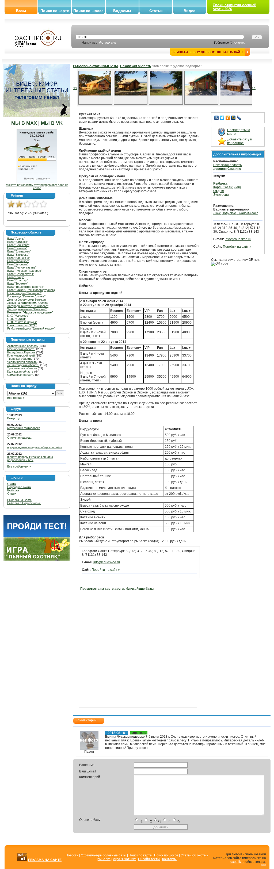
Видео (190, 11)
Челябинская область (22, 361)
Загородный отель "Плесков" (27, 309)
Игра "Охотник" (124, 859)
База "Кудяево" (17, 264)
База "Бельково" (18, 245)
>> (254, 88)
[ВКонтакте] (216, 117)
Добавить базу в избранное (239, 141)
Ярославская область (22, 368)
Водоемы (122, 11)
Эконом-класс (247, 213)
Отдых (11, 493)
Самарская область (20, 374)
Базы (21, 11)
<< (75, 88)
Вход (263, 865)
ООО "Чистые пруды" (22, 322)
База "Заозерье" (18, 254)
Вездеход (13, 418)
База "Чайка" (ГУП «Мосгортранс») (31, 290)
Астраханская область (22, 345)
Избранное (221, 42)
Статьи (156, 11)
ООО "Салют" (16, 318)
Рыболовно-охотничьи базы (95, 66)
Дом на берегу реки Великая (26, 299)
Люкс (217, 213)
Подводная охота (19, 487)
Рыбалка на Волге (19, 500)
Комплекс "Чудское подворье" (30, 312)
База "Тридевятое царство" (25, 286)
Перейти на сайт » (106, 570)
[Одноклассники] (228, 117)
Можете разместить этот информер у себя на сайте (37, 186)
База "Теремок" (17, 283)
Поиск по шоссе (88, 11)
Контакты (169, 859)
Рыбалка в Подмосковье (24, 503)
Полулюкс (229, 213)
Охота (11, 483)
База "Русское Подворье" (24, 270)
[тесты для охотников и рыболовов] (36, 536)
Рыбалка (13, 490)
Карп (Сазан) (223, 187)
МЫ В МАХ (24, 123)
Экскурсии (221, 195)
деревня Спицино (227, 169)
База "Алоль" (16, 238)
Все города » (16, 397)
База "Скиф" (15, 277)
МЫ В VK (52, 123)
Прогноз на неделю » (37, 178)
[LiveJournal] (239, 117)
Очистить (239, 42)
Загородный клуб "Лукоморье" (27, 306)
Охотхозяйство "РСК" (22, 325)
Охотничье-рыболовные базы (103, 855)
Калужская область (20, 371)
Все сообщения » (19, 466)
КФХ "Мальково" (18, 315)
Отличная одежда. (19, 437)
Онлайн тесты (149, 859)
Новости (72, 855)
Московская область (21, 349)
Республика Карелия (21, 352)
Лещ (237, 187)
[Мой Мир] (233, 117)
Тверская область (19, 358)
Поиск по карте (54, 11)
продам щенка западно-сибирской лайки (34, 447)
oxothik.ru (237, 862)
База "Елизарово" (19, 251)
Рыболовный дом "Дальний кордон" (31, 328)
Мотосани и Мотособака (23, 428)
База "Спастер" (17, 280)
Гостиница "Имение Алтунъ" (26, 296)
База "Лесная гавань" (21, 267)
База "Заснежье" (18, 257)
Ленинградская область (23, 365)
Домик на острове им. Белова (27, 302)
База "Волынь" (17, 248)
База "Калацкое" (18, 261)
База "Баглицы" (17, 241)
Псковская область (135, 66)
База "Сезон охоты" (20, 273)
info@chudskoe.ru (106, 562)
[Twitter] (222, 117)
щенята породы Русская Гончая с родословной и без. (30, 458)
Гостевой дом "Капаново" (24, 293)
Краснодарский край (21, 355)
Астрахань (107, 42)
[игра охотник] (36, 560)
